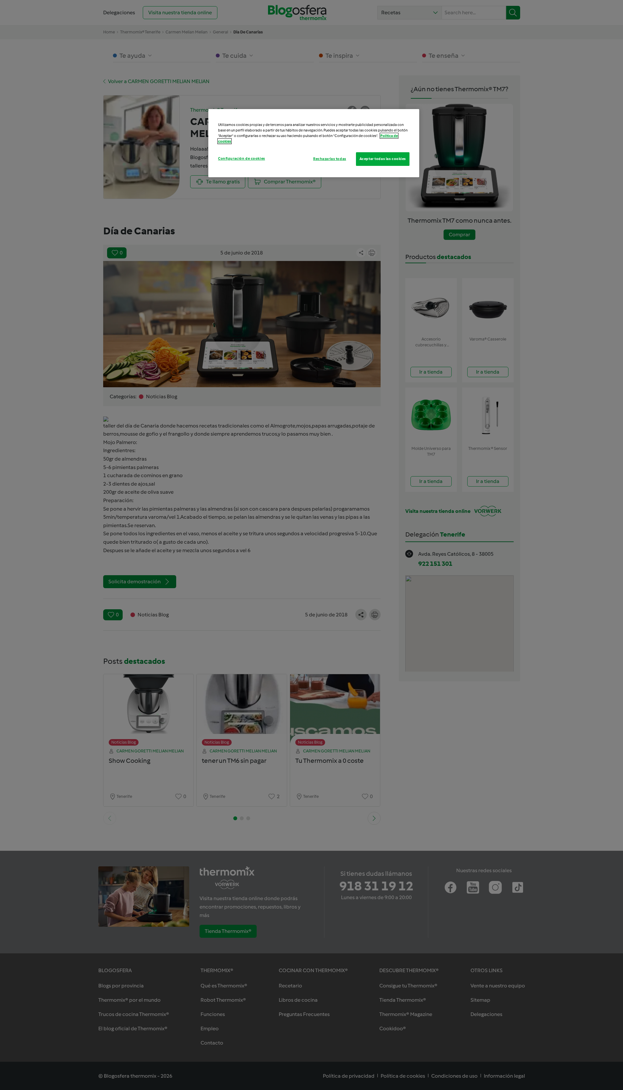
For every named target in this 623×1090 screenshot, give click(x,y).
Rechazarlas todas (329, 158)
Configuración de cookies (241, 158)
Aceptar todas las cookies (383, 158)
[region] (313, 143)
